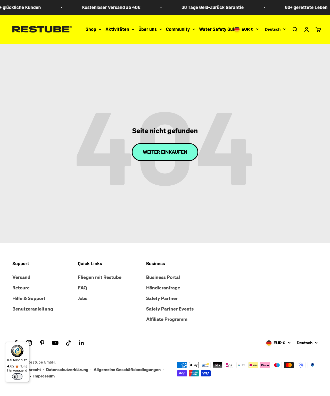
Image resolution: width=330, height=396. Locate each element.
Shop (91, 29)
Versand (21, 277)
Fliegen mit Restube (99, 277)
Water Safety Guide (219, 29)
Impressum (44, 376)
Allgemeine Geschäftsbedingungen (127, 369)
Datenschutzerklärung (67, 369)
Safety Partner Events (170, 309)
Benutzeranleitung (32, 309)
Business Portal (163, 277)
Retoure (21, 288)
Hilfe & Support (28, 298)
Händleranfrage (163, 288)
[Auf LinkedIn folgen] (81, 342)
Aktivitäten (117, 29)
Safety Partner (162, 298)
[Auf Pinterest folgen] (42, 342)
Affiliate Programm (166, 319)
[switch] (17, 376)
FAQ (82, 288)
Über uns (147, 29)
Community (178, 29)
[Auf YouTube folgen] (55, 342)
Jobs (82, 298)
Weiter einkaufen (165, 152)
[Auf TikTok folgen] (68, 342)
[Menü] (26, 345)
